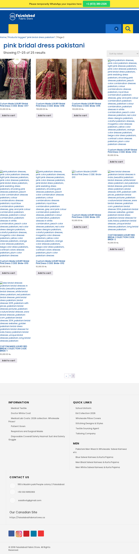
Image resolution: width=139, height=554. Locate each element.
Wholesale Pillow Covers (88, 418)
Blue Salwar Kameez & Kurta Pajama (94, 457)
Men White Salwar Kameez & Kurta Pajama (98, 467)
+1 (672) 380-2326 (96, 3)
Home (3, 37)
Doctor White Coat (21, 413)
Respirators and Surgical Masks (27, 431)
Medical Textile (19, 408)
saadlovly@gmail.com (29, 500)
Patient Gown (18, 426)
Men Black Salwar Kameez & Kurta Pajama (97, 462)
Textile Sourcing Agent (87, 428)
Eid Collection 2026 (85, 413)
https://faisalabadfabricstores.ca (27, 517)
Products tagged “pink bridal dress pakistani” (31, 37)
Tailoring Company (86, 433)
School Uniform (83, 408)
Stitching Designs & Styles (89, 423)
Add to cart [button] (8, 115)
